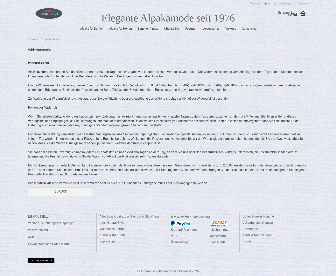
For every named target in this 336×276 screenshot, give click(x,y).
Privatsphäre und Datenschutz (48, 244)
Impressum (107, 241)
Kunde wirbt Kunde (112, 235)
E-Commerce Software (152, 271)
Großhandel (250, 229)
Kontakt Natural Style (257, 235)
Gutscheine (249, 28)
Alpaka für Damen (91, 28)
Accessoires (211, 28)
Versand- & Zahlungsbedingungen (51, 223)
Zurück (60, 191)
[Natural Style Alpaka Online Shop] (49, 13)
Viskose (230, 28)
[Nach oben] (325, 270)
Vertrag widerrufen (41, 260)
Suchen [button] (256, 3)
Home (246, 241)
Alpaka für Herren (120, 28)
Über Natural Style (112, 223)
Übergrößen (171, 28)
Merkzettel (303, 3)
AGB (31, 237)
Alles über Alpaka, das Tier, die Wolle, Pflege (129, 216)
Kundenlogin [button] (283, 3)
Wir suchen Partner (112, 229)
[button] (267, 3)
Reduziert (191, 28)
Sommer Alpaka (148, 28)
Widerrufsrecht (38, 230)
